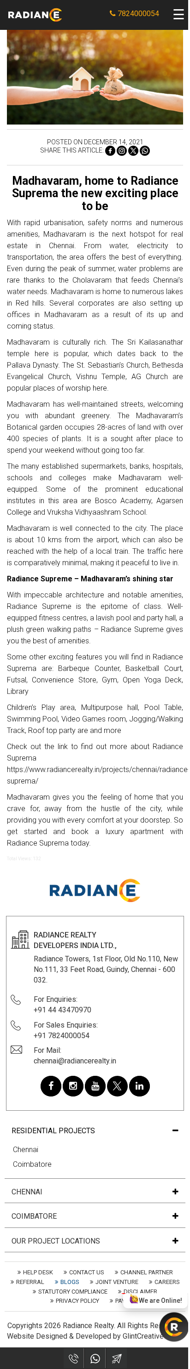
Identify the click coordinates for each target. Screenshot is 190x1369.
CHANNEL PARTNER (146, 1272)
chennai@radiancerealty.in (75, 1061)
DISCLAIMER (140, 1291)
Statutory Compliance (72, 1291)
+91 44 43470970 (62, 1009)
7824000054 (137, 13)
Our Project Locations (56, 1241)
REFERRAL (30, 1281)
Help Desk (38, 1272)
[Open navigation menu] (178, 15)
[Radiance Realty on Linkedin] (139, 1086)
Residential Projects (53, 1131)
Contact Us (86, 1272)
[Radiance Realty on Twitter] (117, 1086)
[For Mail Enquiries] (117, 1358)
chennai (27, 1192)
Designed (51, 1336)
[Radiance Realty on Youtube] (95, 1086)
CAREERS (167, 1281)
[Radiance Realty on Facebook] (51, 1086)
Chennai (25, 1149)
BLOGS (69, 1281)
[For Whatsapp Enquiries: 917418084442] (95, 1358)
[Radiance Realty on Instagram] (73, 1086)
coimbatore (34, 1216)
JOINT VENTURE (116, 1281)
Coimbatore (32, 1164)
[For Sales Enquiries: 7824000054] (73, 1358)
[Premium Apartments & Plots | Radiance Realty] (35, 14)
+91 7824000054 (61, 1035)
